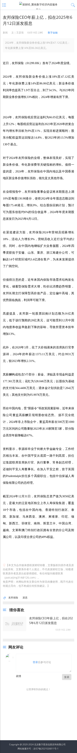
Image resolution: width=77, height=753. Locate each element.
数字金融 (53, 32)
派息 (25, 597)
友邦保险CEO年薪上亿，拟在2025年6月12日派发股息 (51, 620)
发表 (66, 677)
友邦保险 (13, 597)
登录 (35, 662)
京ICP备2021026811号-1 (45, 748)
